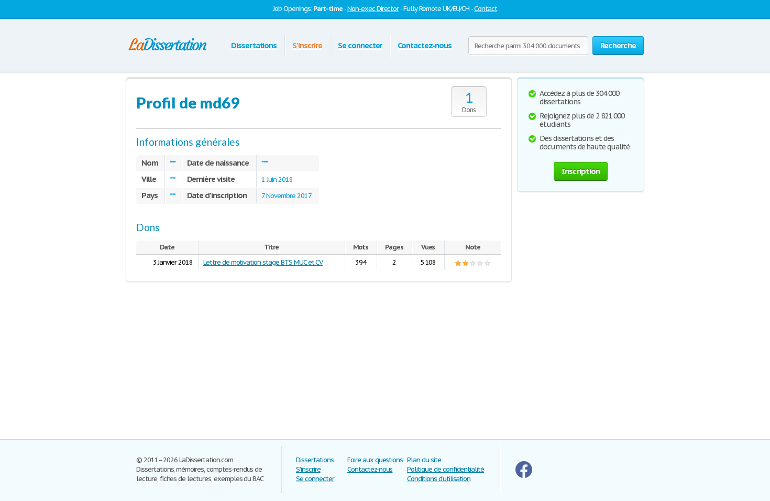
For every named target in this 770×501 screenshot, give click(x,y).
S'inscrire (307, 45)
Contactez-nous (424, 45)
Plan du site (424, 459)
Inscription (581, 171)
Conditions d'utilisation (438, 478)
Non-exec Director (373, 8)
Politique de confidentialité (445, 469)
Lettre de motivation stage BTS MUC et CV (263, 262)
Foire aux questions (375, 459)
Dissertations (254, 45)
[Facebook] (523, 475)
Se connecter (360, 45)
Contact (485, 8)
